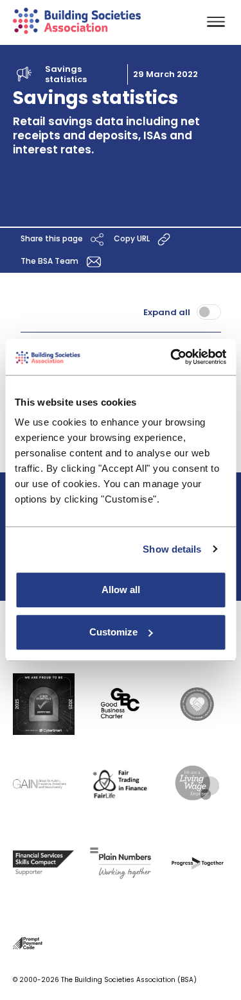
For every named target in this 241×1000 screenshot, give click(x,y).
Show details (172, 549)
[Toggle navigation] (216, 23)
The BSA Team (50, 260)
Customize (113, 631)
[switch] (209, 312)
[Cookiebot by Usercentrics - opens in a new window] (171, 357)
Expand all (166, 312)
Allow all (121, 589)
